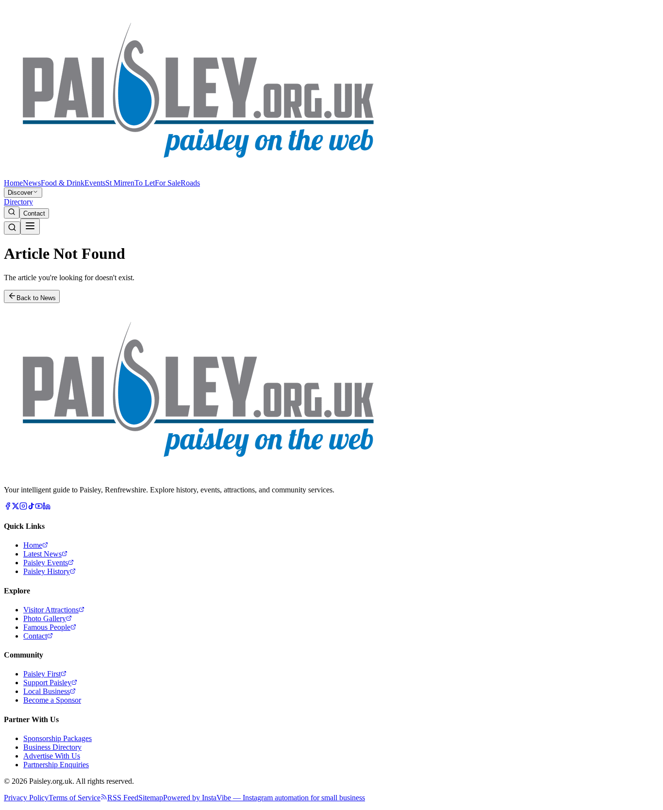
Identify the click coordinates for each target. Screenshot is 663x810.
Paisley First (42, 674)
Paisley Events (45, 562)
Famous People (46, 627)
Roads (190, 183)
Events (94, 183)
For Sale (168, 183)
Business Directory (52, 747)
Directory (18, 202)
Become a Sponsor (52, 700)
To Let (144, 183)
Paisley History (46, 571)
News (32, 183)
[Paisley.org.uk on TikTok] (31, 507)
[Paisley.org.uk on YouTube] (39, 507)
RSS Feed (122, 797)
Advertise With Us (51, 756)
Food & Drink (62, 183)
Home (13, 183)
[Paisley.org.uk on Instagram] (23, 507)
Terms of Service (74, 797)
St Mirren (119, 183)
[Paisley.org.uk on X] (15, 507)
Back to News (36, 298)
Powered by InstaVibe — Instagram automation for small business (264, 797)
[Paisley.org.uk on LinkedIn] (46, 507)
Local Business (46, 691)
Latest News (42, 554)
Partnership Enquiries (56, 764)
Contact (34, 213)
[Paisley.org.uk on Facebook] (8, 507)
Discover (20, 192)
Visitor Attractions (51, 610)
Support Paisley (47, 682)
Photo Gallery (44, 618)
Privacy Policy (26, 797)
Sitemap (150, 797)
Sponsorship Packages (57, 738)
